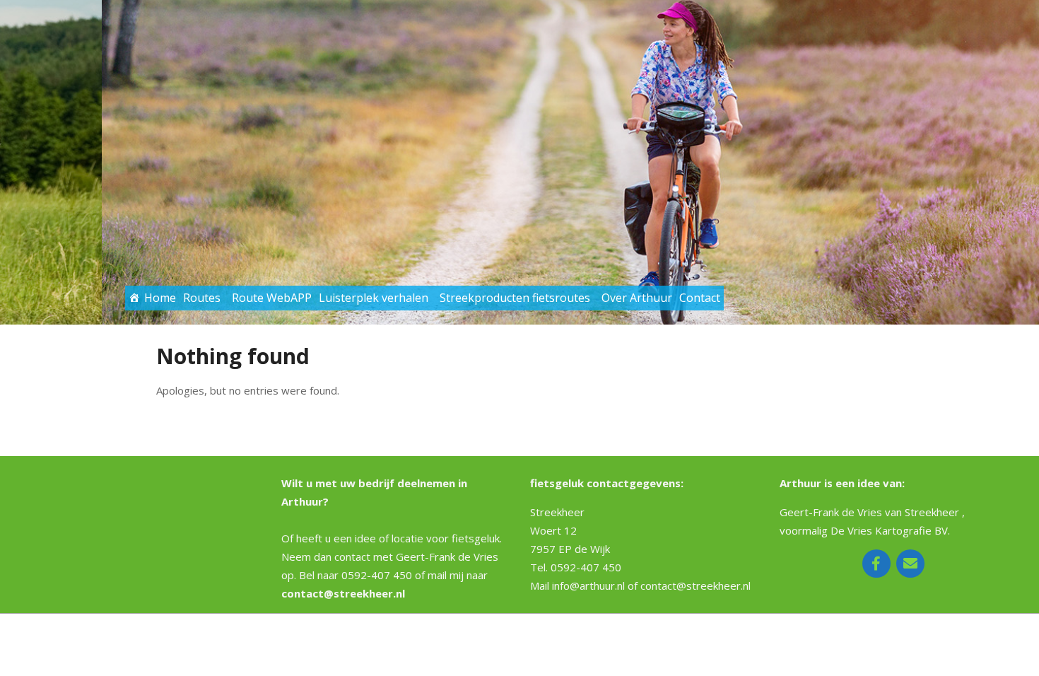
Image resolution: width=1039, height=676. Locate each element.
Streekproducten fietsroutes (515, 297)
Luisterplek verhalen (373, 297)
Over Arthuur (636, 297)
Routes (202, 297)
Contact (699, 297)
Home (160, 297)
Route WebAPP (272, 297)
